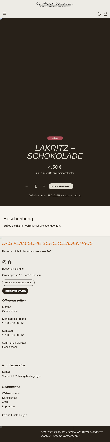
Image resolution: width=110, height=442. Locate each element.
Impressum (9, 406)
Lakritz (55, 138)
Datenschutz (9, 397)
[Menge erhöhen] (44, 186)
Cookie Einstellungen (14, 415)
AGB (5, 402)
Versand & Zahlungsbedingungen (21, 376)
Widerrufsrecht (11, 393)
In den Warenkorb (61, 186)
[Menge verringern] (27, 186)
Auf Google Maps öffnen (18, 282)
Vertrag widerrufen (15, 291)
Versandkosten (66, 173)
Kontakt (6, 371)
